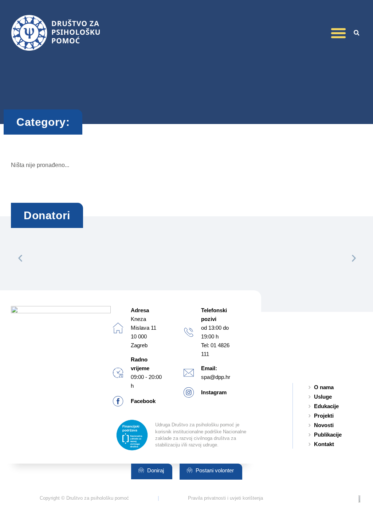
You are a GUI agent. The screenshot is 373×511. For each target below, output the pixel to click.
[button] (338, 33)
